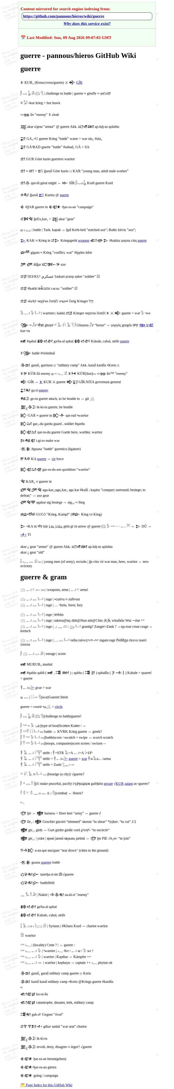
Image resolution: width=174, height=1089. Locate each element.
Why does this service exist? (87, 23)
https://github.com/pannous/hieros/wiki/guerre (63, 16)
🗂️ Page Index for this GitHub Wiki (46, 1085)
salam (129, 784)
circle (59, 707)
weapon (83, 240)
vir (54, 459)
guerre (64, 195)
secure (108, 784)
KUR (120, 784)
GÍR (79, 82)
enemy (43, 390)
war (84, 759)
